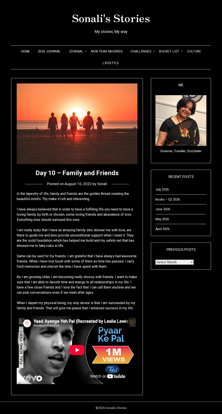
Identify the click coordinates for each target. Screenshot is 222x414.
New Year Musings (107, 51)
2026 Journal (49, 51)
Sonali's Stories (111, 17)
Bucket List (169, 51)
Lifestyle (111, 63)
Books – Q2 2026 (167, 199)
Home (25, 51)
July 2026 (162, 189)
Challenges (141, 51)
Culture (194, 51)
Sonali (102, 184)
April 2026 (162, 229)
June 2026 (162, 209)
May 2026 (162, 219)
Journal (76, 51)
